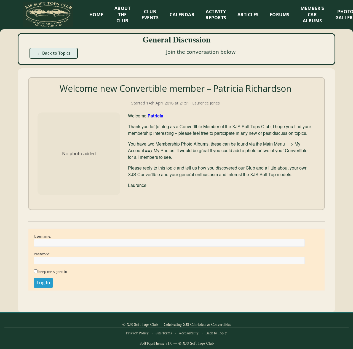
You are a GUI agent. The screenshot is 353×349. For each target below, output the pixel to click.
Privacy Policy (137, 333)
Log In (43, 283)
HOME (96, 15)
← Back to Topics (53, 53)
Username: (42, 236)
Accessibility (189, 333)
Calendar (182, 15)
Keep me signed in (52, 271)
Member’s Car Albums (312, 14)
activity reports (215, 15)
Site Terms (164, 333)
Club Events (150, 15)
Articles (248, 15)
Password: (42, 254)
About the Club (122, 14)
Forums (280, 15)
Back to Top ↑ (216, 333)
